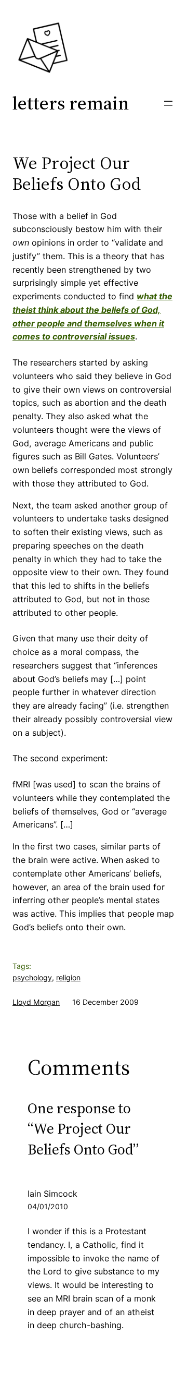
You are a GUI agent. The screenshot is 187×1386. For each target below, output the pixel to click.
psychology (32, 977)
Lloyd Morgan (36, 1002)
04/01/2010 (48, 1206)
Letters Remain (70, 103)
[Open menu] (168, 103)
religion (68, 977)
